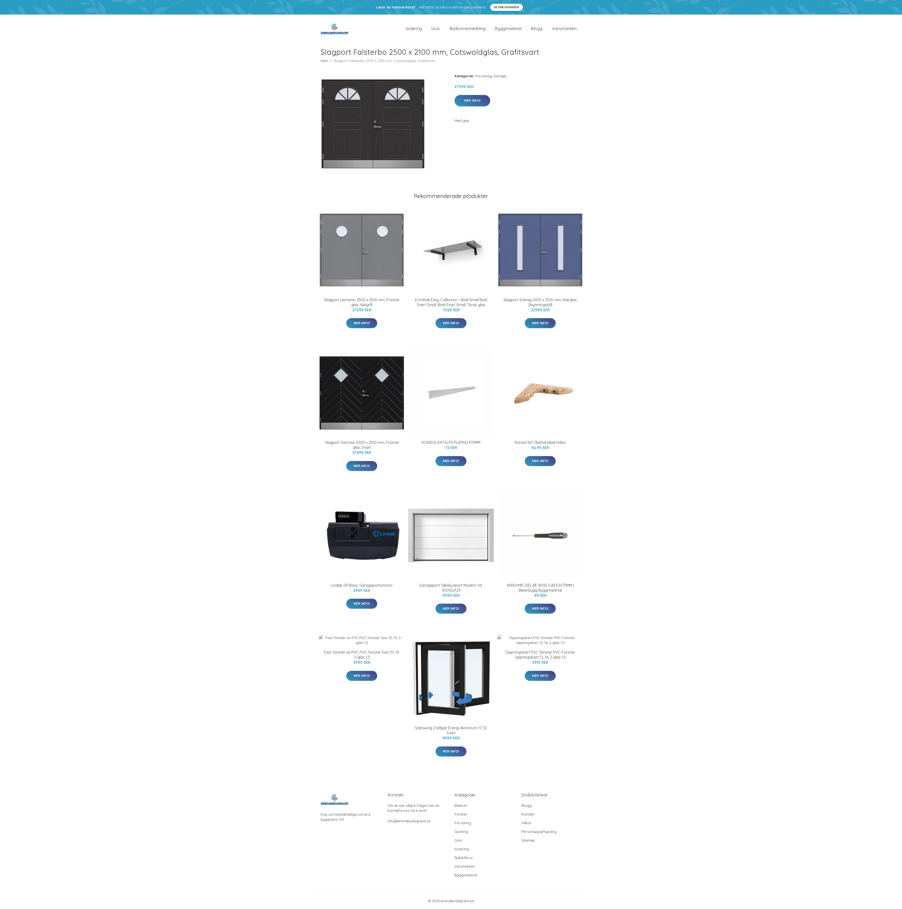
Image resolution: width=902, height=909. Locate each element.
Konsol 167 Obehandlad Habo (540, 442)
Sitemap (528, 840)
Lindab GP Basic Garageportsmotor (362, 585)
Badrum (461, 805)
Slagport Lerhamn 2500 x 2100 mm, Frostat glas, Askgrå (361, 302)
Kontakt (527, 814)
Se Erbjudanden (506, 7)
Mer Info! (472, 100)
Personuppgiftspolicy (538, 831)
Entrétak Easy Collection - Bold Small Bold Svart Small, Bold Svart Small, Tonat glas (451, 302)
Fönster (461, 814)
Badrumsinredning (467, 28)
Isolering (413, 28)
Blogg (536, 28)
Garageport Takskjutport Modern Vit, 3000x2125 (451, 588)
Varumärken (564, 28)
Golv (435, 28)
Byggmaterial (508, 28)
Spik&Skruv (464, 857)
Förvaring (484, 76)
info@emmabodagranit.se (409, 821)
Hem (324, 61)
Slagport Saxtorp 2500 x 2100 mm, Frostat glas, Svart (362, 445)
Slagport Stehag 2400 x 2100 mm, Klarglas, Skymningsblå (540, 302)
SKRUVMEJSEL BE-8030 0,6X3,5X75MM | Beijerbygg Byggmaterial (540, 588)
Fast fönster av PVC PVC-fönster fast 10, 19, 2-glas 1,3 (362, 654)
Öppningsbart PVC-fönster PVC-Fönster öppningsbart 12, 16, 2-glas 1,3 (540, 654)
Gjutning (461, 831)
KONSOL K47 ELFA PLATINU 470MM (451, 442)
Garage (500, 76)
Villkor (526, 823)
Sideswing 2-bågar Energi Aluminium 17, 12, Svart (451, 730)
